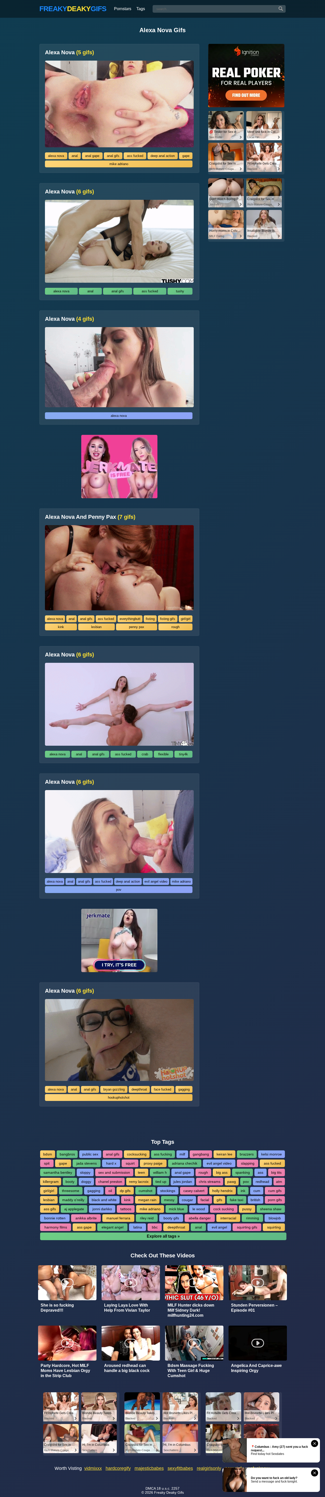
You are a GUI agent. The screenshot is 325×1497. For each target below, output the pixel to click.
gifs (219, 1200)
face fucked (162, 1089)
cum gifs (275, 1191)
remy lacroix (139, 1182)
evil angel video (155, 881)
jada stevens (86, 1163)
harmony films (55, 1227)
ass (260, 1172)
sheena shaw (270, 1209)
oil (110, 1191)
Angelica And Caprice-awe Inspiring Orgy (256, 1368)
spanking (242, 1172)
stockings (167, 1191)
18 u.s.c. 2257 (168, 1488)
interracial (228, 1218)
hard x (111, 1163)
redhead (262, 1182)
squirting (274, 1227)
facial (205, 1200)
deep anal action (163, 156)
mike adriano (118, 164)
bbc (155, 1227)
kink (61, 627)
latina (137, 1227)
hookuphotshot (118, 1097)
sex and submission (114, 1172)
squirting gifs (247, 1227)
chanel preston (110, 1182)
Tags (140, 9)
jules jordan (182, 1182)
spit (47, 1163)
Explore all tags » (163, 1236)
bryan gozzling (114, 1089)
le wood (198, 1209)
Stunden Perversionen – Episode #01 (254, 1307)
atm (279, 1182)
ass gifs (50, 1209)
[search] (281, 9)
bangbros (67, 1154)
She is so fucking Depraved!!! (57, 1307)
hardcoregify (118, 1468)
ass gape (84, 1227)
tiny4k (183, 754)
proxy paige (153, 1163)
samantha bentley (57, 1172)
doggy (86, 1182)
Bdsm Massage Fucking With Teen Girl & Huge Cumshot (191, 1370)
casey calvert (193, 1191)
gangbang (201, 1154)
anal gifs (113, 156)
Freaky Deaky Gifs (169, 1492)
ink (243, 1191)
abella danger (200, 1218)
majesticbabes (149, 1468)
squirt (130, 1163)
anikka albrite (86, 1218)
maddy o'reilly (73, 1200)
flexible (163, 754)
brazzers (247, 1154)
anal (75, 156)
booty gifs (171, 1218)
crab (145, 754)
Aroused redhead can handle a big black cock (127, 1368)
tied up (160, 1182)
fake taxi (236, 1200)
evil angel (219, 1227)
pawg (231, 1182)
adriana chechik (184, 1163)
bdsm (47, 1154)
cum (256, 1191)
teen (141, 1172)
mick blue (176, 1209)
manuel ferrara (118, 1218)
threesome (70, 1191)
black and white (104, 1200)
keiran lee (224, 1154)
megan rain (147, 1200)
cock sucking (223, 1209)
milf (182, 1154)
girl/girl (185, 619)
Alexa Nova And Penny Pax (90, 517)
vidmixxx (93, 1468)
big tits (276, 1172)
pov (118, 890)
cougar (187, 1200)
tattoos (125, 1209)
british (255, 1200)
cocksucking (137, 1154)
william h (160, 1172)
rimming (252, 1218)
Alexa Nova (69, 52)
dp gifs (125, 1191)
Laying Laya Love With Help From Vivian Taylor (127, 1307)
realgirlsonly (209, 1468)
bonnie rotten (55, 1218)
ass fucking (163, 1154)
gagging (184, 1089)
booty (70, 1182)
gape (185, 156)
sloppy (85, 1172)
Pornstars (122, 9)
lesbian (96, 627)
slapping (247, 1163)
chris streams (209, 1182)
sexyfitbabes (180, 1468)
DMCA (150, 1488)
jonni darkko (102, 1209)
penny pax (136, 627)
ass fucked (135, 156)
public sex (90, 1154)
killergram (51, 1182)
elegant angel (112, 1227)
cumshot (145, 1191)
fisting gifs (167, 619)
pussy (247, 1209)
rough (175, 627)
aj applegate (74, 1209)
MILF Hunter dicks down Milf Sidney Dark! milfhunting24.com (191, 1310)
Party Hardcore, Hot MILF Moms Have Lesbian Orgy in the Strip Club (65, 1370)
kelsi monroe (271, 1154)
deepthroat (139, 1089)
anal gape (92, 156)
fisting (150, 619)
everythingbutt (130, 619)
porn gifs (275, 1200)
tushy (180, 291)
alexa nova (56, 156)
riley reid (147, 1218)
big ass (222, 1172)
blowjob (275, 1218)
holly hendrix (222, 1191)
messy (169, 1200)
